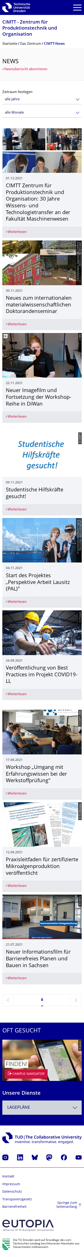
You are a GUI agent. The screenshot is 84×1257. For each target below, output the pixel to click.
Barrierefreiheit (14, 1206)
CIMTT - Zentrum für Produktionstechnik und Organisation (29, 28)
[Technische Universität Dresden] (16, 7)
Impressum (11, 1184)
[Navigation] (77, 7)
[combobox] (42, 99)
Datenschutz (12, 1191)
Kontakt (8, 1176)
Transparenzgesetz (17, 1199)
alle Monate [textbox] (14, 113)
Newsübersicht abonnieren (25, 69)
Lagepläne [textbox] (18, 1108)
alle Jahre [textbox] (12, 99)
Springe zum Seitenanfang (66, 1205)
